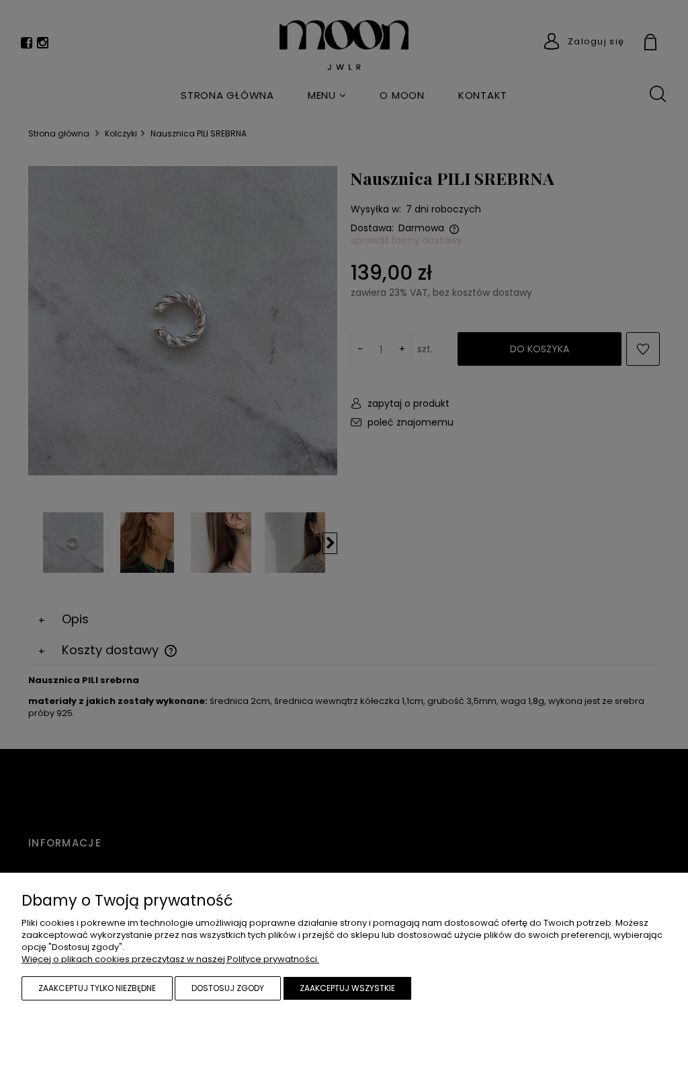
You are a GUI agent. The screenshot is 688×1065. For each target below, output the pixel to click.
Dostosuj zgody (227, 988)
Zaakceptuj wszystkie (347, 988)
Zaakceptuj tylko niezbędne (97, 988)
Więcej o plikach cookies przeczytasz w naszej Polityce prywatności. (170, 959)
